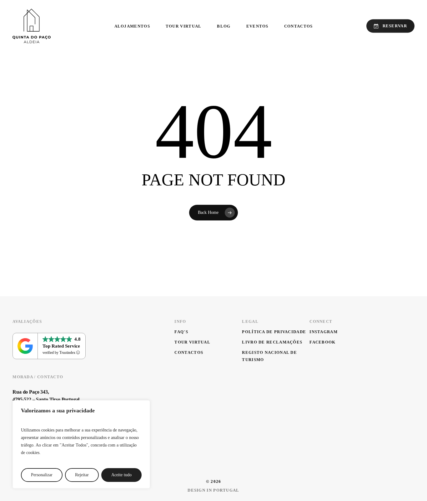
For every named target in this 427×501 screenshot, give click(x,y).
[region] (81, 444)
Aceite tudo (121, 475)
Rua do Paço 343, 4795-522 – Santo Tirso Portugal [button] (46, 395)
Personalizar (42, 475)
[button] (181, 331)
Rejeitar (82, 475)
